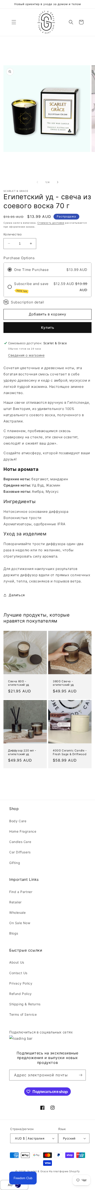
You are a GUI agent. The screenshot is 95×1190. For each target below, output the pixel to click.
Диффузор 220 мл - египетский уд (22, 752)
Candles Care (20, 842)
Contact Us (18, 973)
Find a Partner (20, 892)
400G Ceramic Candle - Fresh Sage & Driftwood (70, 752)
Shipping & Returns (25, 1004)
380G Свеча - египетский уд (63, 683)
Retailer (15, 902)
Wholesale (17, 912)
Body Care (17, 821)
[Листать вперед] (58, 182)
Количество (12, 234)
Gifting (14, 863)
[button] (14, 22)
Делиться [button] (17, 595)
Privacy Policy (20, 983)
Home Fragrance (22, 831)
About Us (16, 962)
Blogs (13, 933)
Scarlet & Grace (37, 1171)
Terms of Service (23, 1014)
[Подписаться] (80, 1075)
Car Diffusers (20, 852)
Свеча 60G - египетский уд (18, 683)
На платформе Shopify (64, 1171)
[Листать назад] (37, 182)
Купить (47, 327)
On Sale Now (19, 923)
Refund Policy (20, 994)
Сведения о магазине (26, 355)
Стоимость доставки (50, 222)
